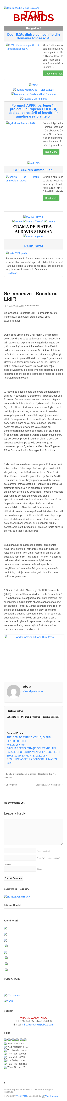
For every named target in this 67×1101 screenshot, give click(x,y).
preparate (18, 774)
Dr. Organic (11, 784)
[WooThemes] (50, 1095)
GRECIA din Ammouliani (33, 169)
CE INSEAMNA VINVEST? (48, 784)
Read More (51, 151)
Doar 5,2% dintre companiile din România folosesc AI (33, 36)
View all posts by (33, 691)
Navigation (32, 28)
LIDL (9, 774)
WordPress (21, 1095)
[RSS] (9, 723)
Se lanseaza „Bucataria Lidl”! (40, 774)
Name (43, 850)
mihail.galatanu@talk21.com (38, 1024)
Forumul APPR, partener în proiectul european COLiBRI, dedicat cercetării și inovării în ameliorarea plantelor (34, 111)
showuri (8, 777)
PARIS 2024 (33, 245)
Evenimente (33, 305)
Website (40, 869)
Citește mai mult (54, 73)
